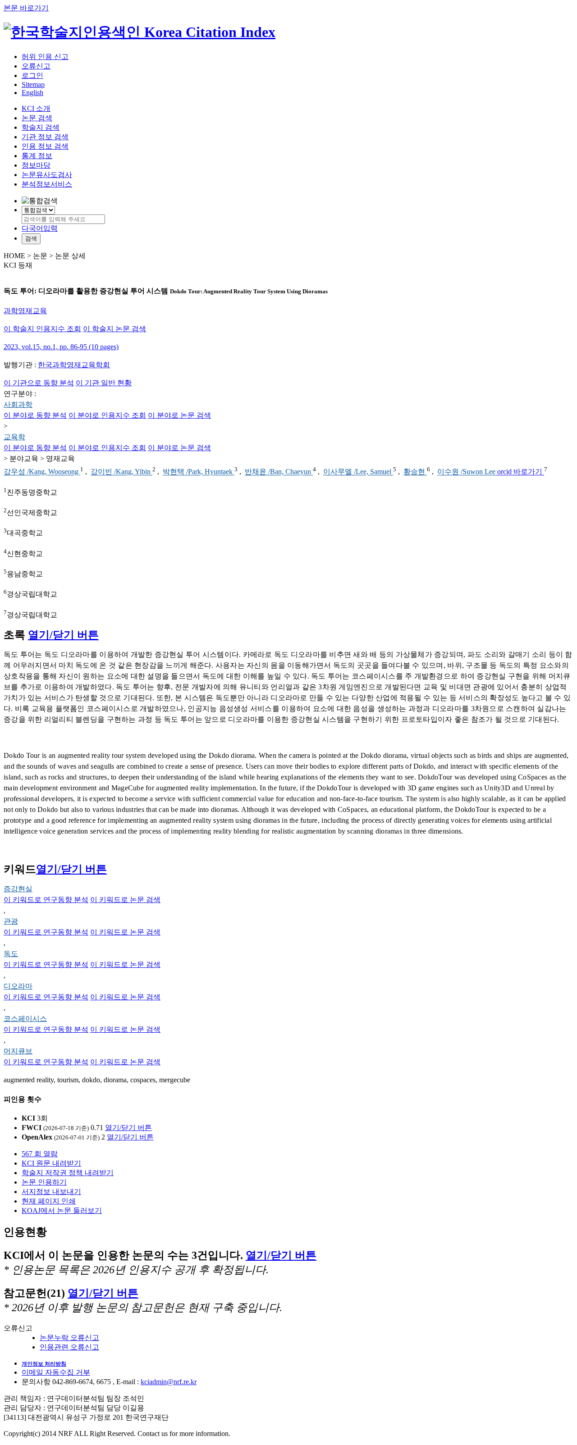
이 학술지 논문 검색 (114, 329)
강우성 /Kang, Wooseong (42, 472)
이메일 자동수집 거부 (56, 1372)
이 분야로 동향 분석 (35, 415)
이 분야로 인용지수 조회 (107, 415)
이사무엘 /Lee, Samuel (358, 472)
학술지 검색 (41, 127)
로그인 (32, 75)
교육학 (14, 437)
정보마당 (36, 165)
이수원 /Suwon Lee (467, 472)
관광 (11, 921)
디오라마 (18, 986)
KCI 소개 (36, 108)
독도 (11, 953)
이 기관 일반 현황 (104, 383)
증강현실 (18, 889)
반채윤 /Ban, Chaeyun (279, 472)
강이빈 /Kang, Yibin (121, 472)
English (32, 92)
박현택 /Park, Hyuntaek (198, 472)
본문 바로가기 (26, 8)
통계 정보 (37, 156)
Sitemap (33, 84)
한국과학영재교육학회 (74, 365)
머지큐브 (18, 1051)
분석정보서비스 (47, 184)
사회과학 (18, 404)
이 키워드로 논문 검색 (125, 899)
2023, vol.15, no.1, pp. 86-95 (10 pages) (61, 347)
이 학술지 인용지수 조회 (42, 329)
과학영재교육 (25, 311)
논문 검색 (37, 118)
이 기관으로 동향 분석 (39, 383)
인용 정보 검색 (45, 146)
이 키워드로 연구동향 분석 (46, 899)
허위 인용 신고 (45, 56)
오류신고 (36, 66)
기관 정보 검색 (45, 137)
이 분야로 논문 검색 (179, 415)
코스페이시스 (25, 1018)
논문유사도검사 (47, 174)
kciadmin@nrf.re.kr (169, 1382)
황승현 (415, 472)
